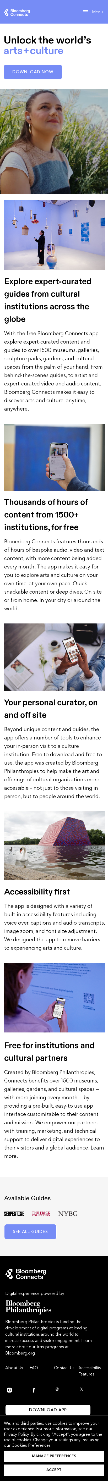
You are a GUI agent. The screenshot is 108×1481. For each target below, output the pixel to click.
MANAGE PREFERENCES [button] (54, 1456)
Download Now (32, 72)
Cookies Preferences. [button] (31, 1445)
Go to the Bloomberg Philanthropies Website (28, 1307)
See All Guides (30, 1231)
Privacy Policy (16, 1434)
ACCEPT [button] (54, 1469)
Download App (48, 1410)
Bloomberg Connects (27, 11)
